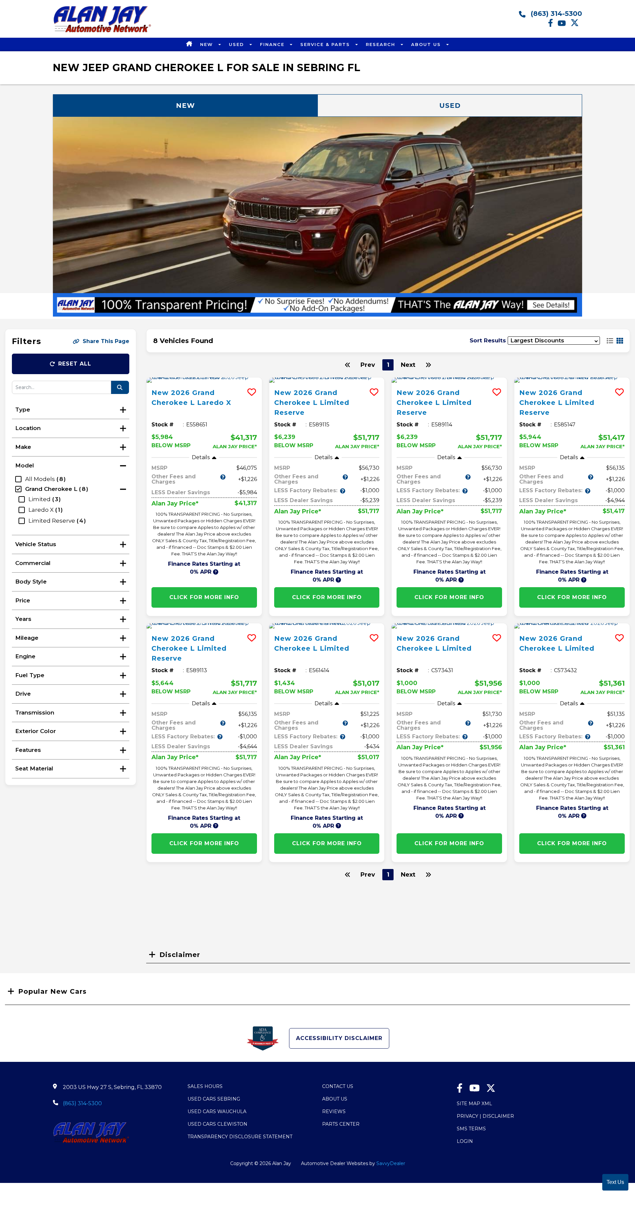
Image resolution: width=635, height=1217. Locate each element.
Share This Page (106, 341)
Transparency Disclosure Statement (240, 1137)
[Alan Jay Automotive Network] (102, 32)
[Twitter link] (576, 25)
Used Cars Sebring (214, 1099)
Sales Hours (205, 1086)
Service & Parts (326, 44)
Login (465, 1141)
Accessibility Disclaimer (339, 1038)
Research (381, 44)
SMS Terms (471, 1129)
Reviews (334, 1111)
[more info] (204, 380)
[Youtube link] (564, 25)
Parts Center (341, 1124)
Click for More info (204, 597)
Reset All (74, 364)
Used (237, 44)
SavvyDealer (390, 1163)
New (207, 44)
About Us (427, 44)
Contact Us (337, 1086)
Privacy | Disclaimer (485, 1116)
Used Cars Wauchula (217, 1111)
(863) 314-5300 (555, 14)
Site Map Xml (474, 1104)
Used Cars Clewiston (217, 1124)
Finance (273, 44)
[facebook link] (553, 25)
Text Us (615, 1182)
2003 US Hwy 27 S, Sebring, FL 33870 (112, 1087)
